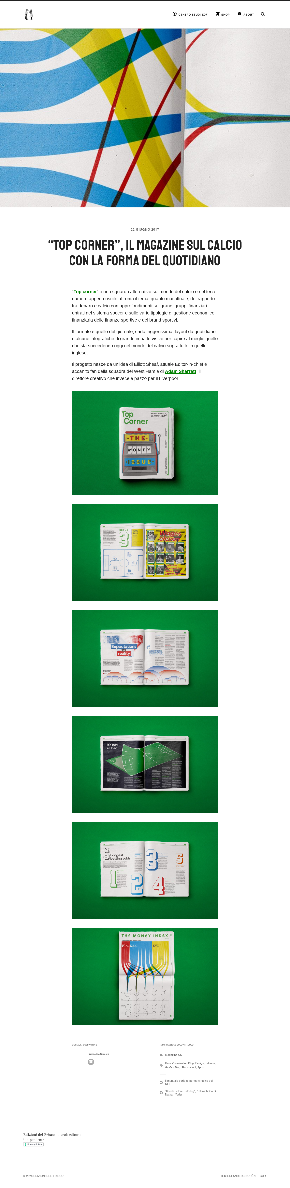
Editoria (210, 1063)
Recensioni (189, 1067)
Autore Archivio (91, 1062)
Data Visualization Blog (179, 1063)
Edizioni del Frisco (48, 1176)
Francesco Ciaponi (98, 1054)
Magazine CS (173, 1054)
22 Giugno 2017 (145, 229)
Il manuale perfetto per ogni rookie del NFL (189, 1082)
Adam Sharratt (180, 371)
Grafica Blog (173, 1067)
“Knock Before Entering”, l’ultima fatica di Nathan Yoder (190, 1092)
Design (199, 1063)
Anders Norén (244, 1176)
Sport (200, 1067)
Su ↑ (263, 1176)
